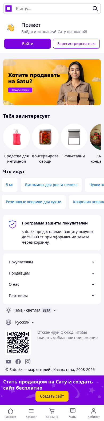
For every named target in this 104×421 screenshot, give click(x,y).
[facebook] (18, 361)
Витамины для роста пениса (51, 184)
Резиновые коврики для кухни (33, 201)
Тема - (27, 310)
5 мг (9, 184)
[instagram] (28, 361)
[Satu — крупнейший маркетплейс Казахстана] (8, 8)
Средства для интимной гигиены (16, 161)
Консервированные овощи (50, 158)
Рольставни (74, 155)
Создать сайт (52, 396)
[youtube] (8, 361)
